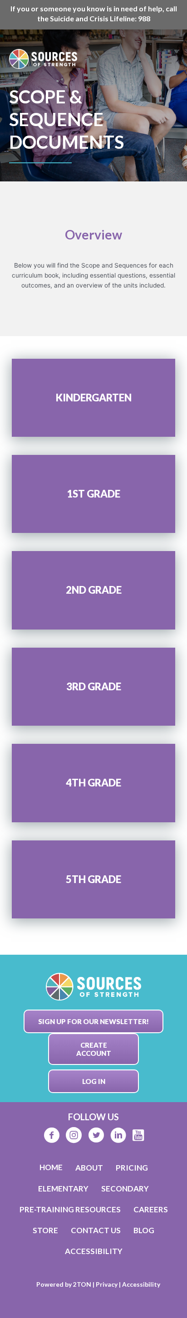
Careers (150, 1209)
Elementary (63, 1188)
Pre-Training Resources (70, 1209)
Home (51, 1167)
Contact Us (96, 1230)
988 (144, 18)
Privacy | (109, 1284)
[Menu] (166, 59)
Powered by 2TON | (66, 1284)
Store (45, 1230)
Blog (143, 1230)
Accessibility (94, 1251)
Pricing (132, 1167)
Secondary (125, 1188)
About (89, 1167)
